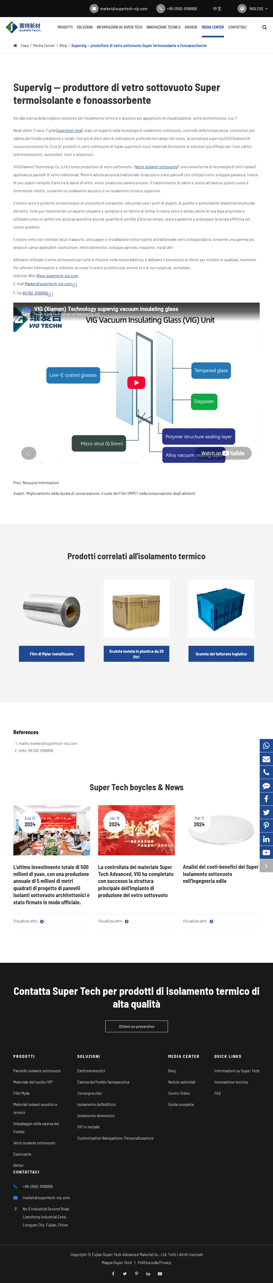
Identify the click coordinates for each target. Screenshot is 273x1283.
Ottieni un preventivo (136, 1026)
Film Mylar (21, 1093)
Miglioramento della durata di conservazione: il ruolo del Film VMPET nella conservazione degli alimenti (110, 493)
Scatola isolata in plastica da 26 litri (136, 653)
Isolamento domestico (96, 1115)
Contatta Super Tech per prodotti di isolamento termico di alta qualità (137, 997)
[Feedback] (266, 785)
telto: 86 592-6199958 (36, 750)
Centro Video (179, 1093)
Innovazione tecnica (163, 27)
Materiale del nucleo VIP (33, 1081)
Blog (63, 45)
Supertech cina (68, 130)
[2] (50, 294)
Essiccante (22, 1153)
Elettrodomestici (91, 1070)
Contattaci (237, 27)
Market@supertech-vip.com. (49, 283)
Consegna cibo (89, 1093)
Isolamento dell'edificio (96, 1104)
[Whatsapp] (266, 745)
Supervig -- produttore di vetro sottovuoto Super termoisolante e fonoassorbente (139, 45)
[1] (75, 284)
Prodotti (65, 27)
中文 (217, 8)
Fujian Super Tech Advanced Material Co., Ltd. (129, 1254)
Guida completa (181, 1104)
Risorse (191, 27)
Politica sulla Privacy (154, 1262)
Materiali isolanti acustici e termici (35, 1108)
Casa (25, 45)
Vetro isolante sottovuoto (156, 166)
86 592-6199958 (35, 292)
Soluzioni (85, 27)
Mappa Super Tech (117, 1262)
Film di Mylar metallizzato (52, 653)
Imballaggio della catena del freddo (36, 1127)
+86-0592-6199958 (182, 8)
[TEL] (266, 772)
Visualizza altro (25, 920)
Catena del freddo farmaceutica (103, 1081)
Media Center (213, 27)
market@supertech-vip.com (123, 8)
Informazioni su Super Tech (119, 27)
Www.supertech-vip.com (57, 275)
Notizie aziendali (181, 1081)
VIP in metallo (88, 1126)
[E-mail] (266, 758)
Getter (18, 1165)
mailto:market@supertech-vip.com (48, 743)
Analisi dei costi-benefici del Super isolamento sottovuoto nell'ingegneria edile (221, 873)
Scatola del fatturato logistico (221, 653)
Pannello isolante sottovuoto (37, 1070)
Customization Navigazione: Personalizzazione (115, 1137)
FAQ (217, 1093)
